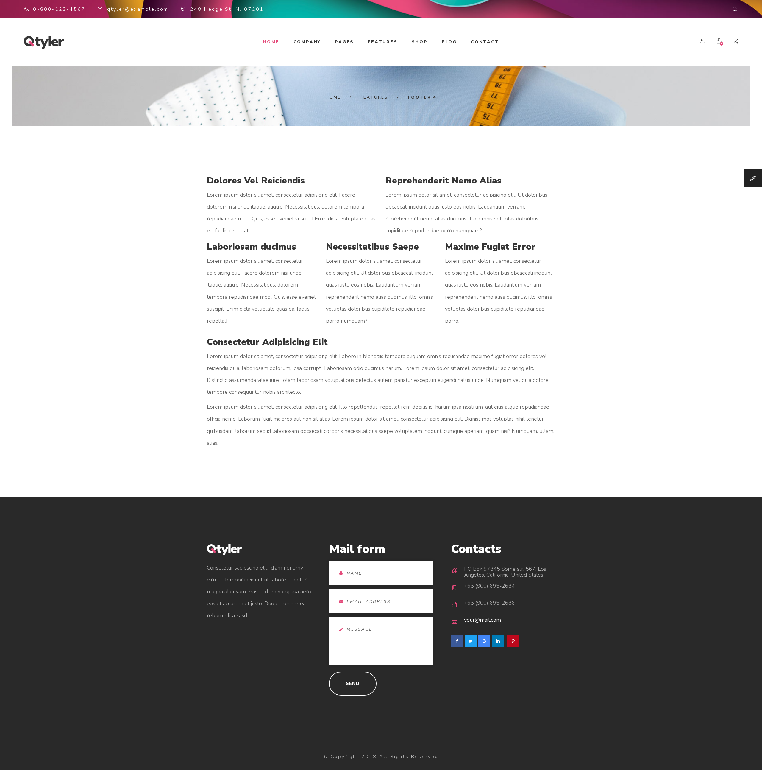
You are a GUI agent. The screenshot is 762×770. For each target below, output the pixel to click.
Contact (485, 42)
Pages (344, 42)
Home (271, 42)
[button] (735, 9)
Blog (449, 42)
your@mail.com (482, 619)
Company (307, 42)
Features (382, 42)
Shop (420, 42)
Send (353, 683)
